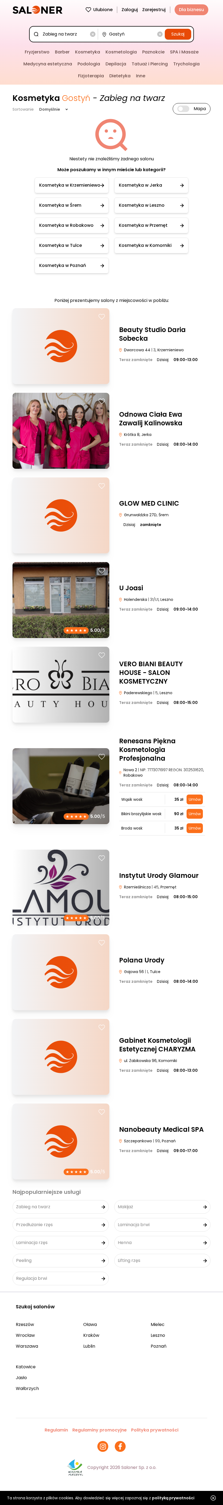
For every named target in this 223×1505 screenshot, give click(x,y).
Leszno (158, 1335)
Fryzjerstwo (37, 52)
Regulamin (56, 1430)
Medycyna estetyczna (47, 64)
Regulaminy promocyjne (99, 1430)
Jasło (21, 1378)
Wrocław (25, 1335)
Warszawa (27, 1346)
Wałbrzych (27, 1388)
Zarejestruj (154, 10)
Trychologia (186, 64)
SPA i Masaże (184, 52)
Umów (195, 799)
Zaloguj (130, 10)
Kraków (91, 1335)
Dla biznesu (191, 10)
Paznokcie (153, 52)
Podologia (89, 64)
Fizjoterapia (91, 76)
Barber (62, 52)
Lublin (89, 1346)
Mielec (158, 1324)
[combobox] (65, 34)
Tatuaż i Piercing (150, 64)
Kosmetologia (121, 52)
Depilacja (116, 64)
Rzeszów (25, 1324)
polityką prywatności (173, 1498)
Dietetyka (120, 76)
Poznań (158, 1346)
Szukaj (177, 34)
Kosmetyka (87, 52)
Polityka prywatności (154, 1430)
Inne (140, 76)
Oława (90, 1324)
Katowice (26, 1367)
